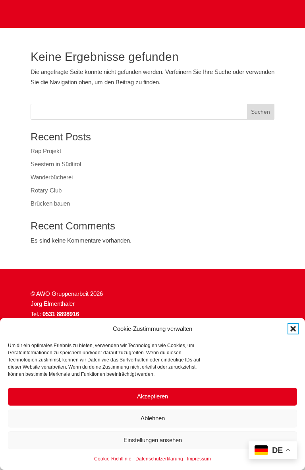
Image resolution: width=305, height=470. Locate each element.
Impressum (199, 459)
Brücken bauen (50, 203)
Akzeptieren (152, 396)
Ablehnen (153, 418)
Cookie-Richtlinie (112, 459)
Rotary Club (46, 190)
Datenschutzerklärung (159, 459)
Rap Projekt (46, 151)
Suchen (260, 112)
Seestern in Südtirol (56, 164)
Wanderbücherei (52, 177)
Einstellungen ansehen (153, 440)
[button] (293, 329)
